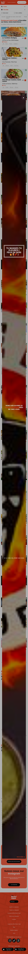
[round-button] (23, 98)
